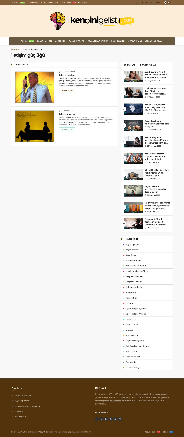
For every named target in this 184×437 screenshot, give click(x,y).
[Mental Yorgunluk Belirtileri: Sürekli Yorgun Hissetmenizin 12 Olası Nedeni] (133, 141)
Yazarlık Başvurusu (51, 2)
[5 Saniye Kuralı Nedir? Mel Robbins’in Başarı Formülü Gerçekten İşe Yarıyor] (133, 207)
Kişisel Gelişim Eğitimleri (136, 308)
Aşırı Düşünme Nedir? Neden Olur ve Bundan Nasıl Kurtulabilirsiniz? (155, 75)
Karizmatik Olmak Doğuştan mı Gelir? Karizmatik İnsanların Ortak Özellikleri (155, 223)
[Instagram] (151, 2)
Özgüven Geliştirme (97, 41)
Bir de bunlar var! (133, 260)
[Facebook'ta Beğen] (97, 419)
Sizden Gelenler (133, 356)
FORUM (19, 2)
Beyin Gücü (131, 255)
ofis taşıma (20, 416)
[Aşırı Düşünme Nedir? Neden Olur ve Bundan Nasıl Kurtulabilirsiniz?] (133, 76)
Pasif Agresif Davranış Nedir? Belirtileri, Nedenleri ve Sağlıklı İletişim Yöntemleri (155, 92)
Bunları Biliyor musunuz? (136, 265)
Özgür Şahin (43, 432)
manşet (129, 330)
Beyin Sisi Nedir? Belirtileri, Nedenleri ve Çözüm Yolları (155, 189)
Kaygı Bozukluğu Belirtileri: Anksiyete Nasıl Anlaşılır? (156, 124)
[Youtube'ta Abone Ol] (115, 419)
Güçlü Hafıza (131, 292)
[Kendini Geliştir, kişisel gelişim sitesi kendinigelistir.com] (92, 21)
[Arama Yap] (137, 2)
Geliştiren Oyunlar (134, 281)
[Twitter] (147, 2)
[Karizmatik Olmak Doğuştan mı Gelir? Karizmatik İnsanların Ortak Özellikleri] (133, 223)
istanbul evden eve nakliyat (28, 406)
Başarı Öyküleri (76, 41)
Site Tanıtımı (131, 351)
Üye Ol (157, 2)
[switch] (167, 2)
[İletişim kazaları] (35, 87)
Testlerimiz (131, 362)
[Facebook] (142, 2)
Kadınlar (129, 303)
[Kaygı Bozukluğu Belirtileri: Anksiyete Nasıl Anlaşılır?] (133, 125)
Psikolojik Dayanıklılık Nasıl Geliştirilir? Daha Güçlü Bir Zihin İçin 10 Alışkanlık (155, 109)
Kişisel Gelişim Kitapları (136, 314)
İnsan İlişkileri (118, 41)
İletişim (84, 2)
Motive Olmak (135, 41)
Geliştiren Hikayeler (134, 276)
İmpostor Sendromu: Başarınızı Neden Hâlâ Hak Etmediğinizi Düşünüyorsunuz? (155, 158)
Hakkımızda (34, 2)
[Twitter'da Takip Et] (102, 419)
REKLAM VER (69, 2)
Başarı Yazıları (44, 41)
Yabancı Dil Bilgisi (154, 41)
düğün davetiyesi (23, 395)
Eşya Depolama (22, 400)
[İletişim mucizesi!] (35, 126)
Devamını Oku (67, 90)
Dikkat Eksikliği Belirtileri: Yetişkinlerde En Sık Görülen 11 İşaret (156, 173)
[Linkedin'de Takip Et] (106, 419)
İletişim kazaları (66, 75)
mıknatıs (19, 411)
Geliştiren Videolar (134, 287)
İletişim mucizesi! (67, 114)
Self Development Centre (137, 346)
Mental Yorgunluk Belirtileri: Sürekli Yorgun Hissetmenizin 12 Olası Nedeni (156, 141)
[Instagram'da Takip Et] (120, 419)
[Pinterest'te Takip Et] (111, 419)
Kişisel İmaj (60, 41)
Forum (27, 41)
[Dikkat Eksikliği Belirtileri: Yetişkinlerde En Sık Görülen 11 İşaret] (133, 174)
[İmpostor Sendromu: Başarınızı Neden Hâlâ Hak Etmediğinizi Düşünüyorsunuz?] (133, 158)
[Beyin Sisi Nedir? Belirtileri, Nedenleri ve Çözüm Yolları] (133, 191)
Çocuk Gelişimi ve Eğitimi (137, 271)
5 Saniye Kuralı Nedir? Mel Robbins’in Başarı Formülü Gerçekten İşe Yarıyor (157, 206)
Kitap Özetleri (132, 324)
